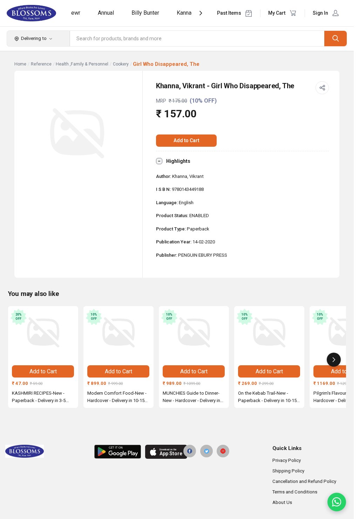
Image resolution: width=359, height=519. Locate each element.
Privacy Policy (286, 460)
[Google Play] (117, 452)
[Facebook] (189, 451)
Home (20, 64)
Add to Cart (186, 140)
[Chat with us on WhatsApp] (336, 502)
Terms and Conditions (294, 491)
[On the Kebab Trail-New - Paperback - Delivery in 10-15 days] (269, 332)
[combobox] (197, 38)
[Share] (322, 88)
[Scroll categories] (200, 13)
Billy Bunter (145, 12)
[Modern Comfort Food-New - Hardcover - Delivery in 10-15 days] (118, 332)
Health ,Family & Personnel (82, 64)
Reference (41, 64)
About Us (282, 502)
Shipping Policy (288, 470)
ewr (75, 12)
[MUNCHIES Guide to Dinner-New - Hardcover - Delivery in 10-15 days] (194, 332)
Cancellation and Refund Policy (304, 481)
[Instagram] (223, 451)
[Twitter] (206, 451)
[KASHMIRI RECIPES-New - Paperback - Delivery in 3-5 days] (43, 332)
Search (335, 38)
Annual (106, 12)
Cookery (121, 64)
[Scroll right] (334, 360)
